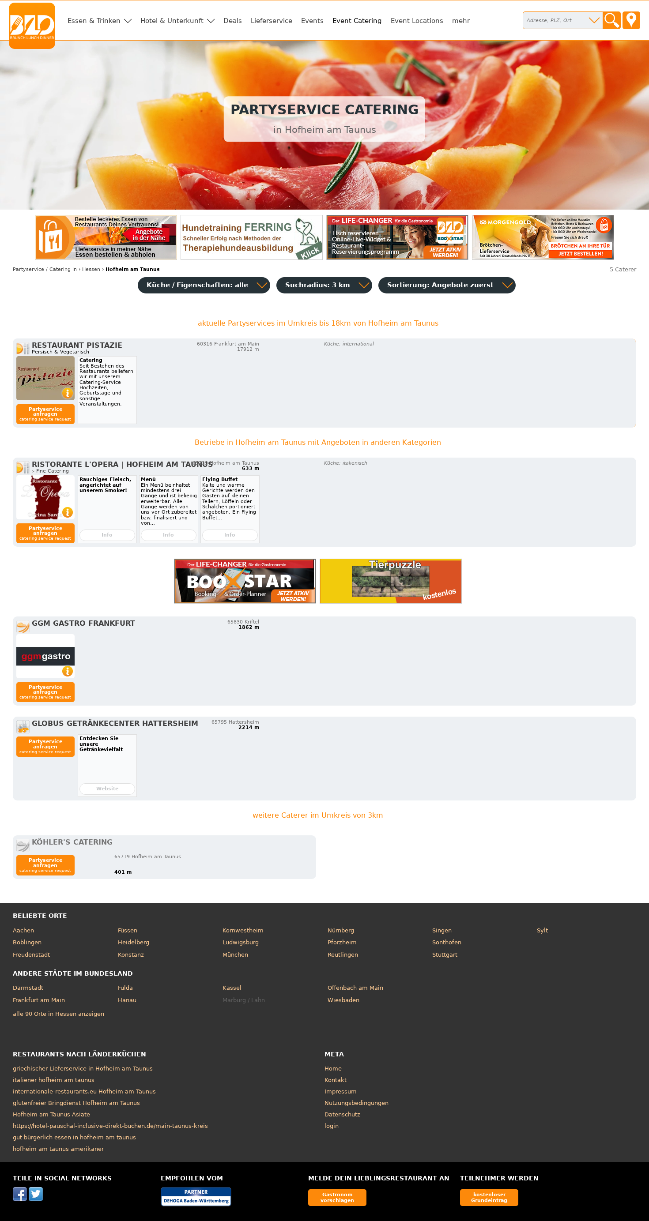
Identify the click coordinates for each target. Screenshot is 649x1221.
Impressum (340, 1091)
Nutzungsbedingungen (356, 1103)
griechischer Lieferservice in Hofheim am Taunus (83, 1068)
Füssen (127, 930)
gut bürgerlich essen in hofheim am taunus (74, 1137)
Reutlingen (343, 954)
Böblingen (27, 942)
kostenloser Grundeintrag (489, 1197)
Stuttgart (444, 954)
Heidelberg (133, 942)
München (235, 954)
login (331, 1126)
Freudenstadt (31, 954)
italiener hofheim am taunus (53, 1080)
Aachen (23, 930)
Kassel (232, 987)
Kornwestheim (243, 930)
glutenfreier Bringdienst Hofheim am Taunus (76, 1103)
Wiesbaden (343, 1000)
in (45, 269)
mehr (461, 21)
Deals (232, 21)
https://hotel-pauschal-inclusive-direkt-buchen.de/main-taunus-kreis (110, 1126)
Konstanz (131, 954)
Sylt (542, 930)
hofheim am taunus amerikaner (58, 1149)
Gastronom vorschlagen (337, 1197)
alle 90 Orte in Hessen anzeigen (58, 1014)
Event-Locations (417, 21)
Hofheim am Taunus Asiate (51, 1114)
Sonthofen (446, 942)
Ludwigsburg (241, 942)
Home (333, 1068)
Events (312, 21)
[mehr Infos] (45, 378)
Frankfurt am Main (39, 1000)
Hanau (127, 1000)
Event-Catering (357, 21)
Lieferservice (271, 21)
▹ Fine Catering (50, 471)
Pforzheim (342, 942)
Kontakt (335, 1080)
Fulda (125, 987)
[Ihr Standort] (631, 20)
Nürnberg (341, 930)
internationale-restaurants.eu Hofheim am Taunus (84, 1091)
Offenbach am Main (355, 987)
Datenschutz (342, 1114)
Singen (442, 930)
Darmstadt (28, 987)
